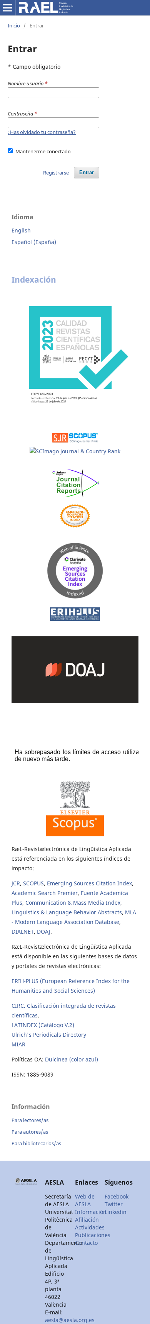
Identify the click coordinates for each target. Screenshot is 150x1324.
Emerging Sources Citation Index (89, 883)
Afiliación (87, 1219)
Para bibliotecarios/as (36, 1143)
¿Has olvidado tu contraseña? (42, 132)
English (21, 230)
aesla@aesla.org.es (70, 1320)
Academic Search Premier (45, 893)
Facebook (116, 1196)
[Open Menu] (7, 7)
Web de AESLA (85, 1200)
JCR (16, 883)
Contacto (86, 1242)
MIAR (18, 1044)
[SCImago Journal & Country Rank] (75, 451)
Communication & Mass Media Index (72, 902)
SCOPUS (33, 883)
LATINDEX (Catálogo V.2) (43, 1025)
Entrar (86, 172)
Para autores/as (30, 1131)
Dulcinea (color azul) (71, 1059)
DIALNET (23, 931)
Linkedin (116, 1212)
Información (91, 1212)
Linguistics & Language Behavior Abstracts (67, 912)
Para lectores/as (30, 1120)
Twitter (114, 1204)
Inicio (14, 25)
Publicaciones (92, 1235)
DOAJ (43, 931)
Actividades (90, 1227)
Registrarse (56, 172)
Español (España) (34, 242)
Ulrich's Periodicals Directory (49, 1034)
